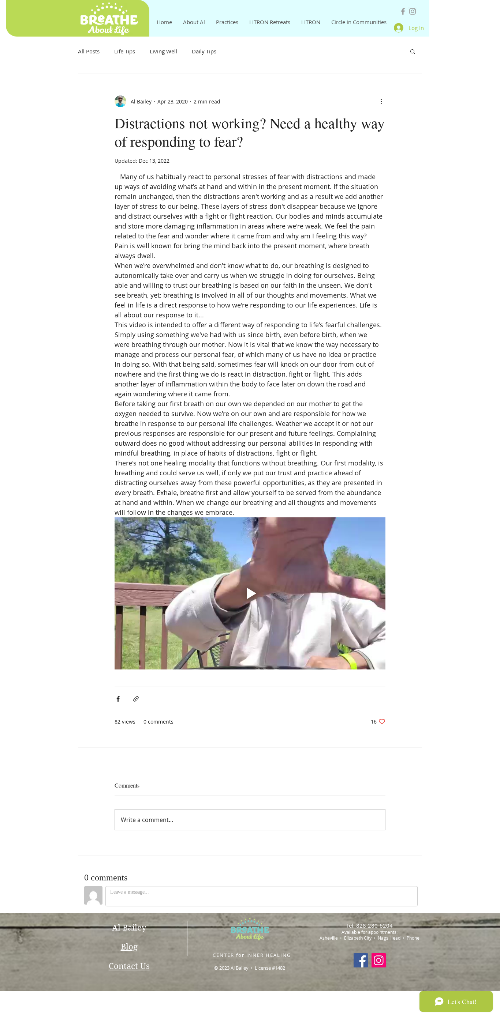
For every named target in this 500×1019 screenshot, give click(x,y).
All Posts (89, 51)
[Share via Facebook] (118, 698)
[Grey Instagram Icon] (412, 11)
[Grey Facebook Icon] (403, 11)
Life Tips (124, 51)
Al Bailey (129, 927)
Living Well (163, 51)
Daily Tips (204, 51)
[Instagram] (379, 960)
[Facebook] (361, 960)
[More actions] (381, 101)
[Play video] (250, 593)
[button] (412, 51)
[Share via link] (136, 698)
